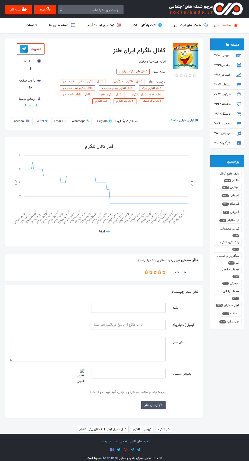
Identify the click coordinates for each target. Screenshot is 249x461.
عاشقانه (222, 104)
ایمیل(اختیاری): (183, 325)
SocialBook (110, 458)
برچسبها (232, 161)
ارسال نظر (151, 405)
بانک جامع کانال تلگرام (146, 94)
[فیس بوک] (112, 449)
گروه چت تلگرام (142, 429)
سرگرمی (222, 94)
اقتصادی (222, 75)
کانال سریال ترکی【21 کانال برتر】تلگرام (103, 429)
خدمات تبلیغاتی (230, 270)
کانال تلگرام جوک (151, 88)
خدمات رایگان (231, 292)
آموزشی (222, 55)
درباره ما (106, 441)
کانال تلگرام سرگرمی (127, 81)
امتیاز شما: (180, 272)
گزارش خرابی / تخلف (182, 120)
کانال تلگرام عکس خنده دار (82, 81)
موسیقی (222, 133)
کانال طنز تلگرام (124, 101)
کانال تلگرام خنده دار (76, 94)
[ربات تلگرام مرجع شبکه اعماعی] (138, 449)
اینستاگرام (230, 220)
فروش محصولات (229, 229)
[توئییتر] (119, 449)
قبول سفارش (228, 305)
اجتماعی (222, 65)
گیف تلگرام (101, 101)
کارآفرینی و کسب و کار (220, 143)
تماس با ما (121, 441)
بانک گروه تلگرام (229, 243)
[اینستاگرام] (125, 449)
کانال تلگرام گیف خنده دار (77, 88)
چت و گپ (230, 321)
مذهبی (222, 123)
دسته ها (232, 44)
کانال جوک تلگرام (152, 101)
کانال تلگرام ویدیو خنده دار (117, 88)
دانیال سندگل (30, 105)
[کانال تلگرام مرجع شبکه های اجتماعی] (132, 449)
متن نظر (178, 342)
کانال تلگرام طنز (111, 94)
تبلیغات (222, 84)
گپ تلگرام (164, 429)
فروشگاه (222, 113)
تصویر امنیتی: (182, 374)
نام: (175, 308)
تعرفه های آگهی (139, 441)
